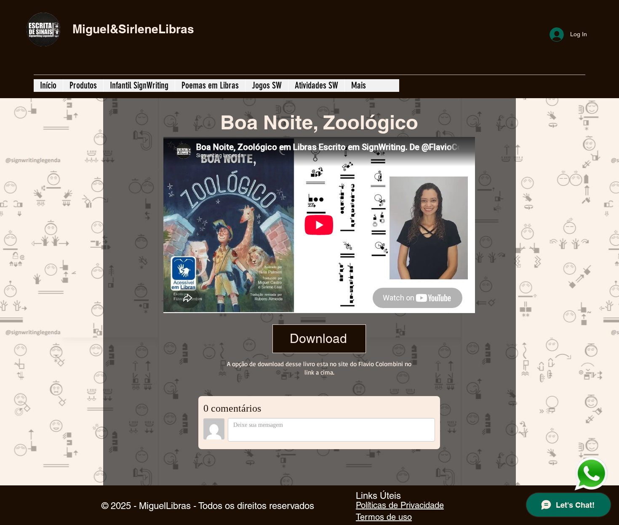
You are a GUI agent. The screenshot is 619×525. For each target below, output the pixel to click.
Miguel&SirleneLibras (133, 29)
